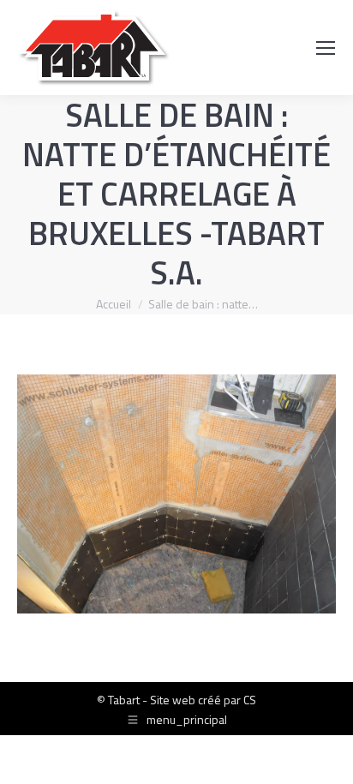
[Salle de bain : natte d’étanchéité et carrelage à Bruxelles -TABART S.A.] (176, 493)
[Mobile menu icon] (325, 48)
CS (249, 700)
